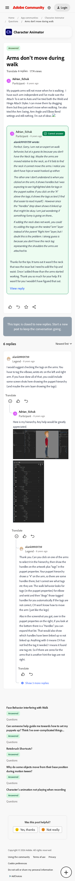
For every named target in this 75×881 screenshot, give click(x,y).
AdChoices (17, 876)
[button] (7, 9)
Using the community (19, 856)
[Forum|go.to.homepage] (28, 7)
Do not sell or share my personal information (30, 869)
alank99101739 (20, 357)
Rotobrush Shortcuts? (19, 748)
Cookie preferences (17, 863)
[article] (37, 379)
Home (11, 17)
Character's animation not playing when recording (36, 789)
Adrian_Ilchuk (20, 79)
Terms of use (39, 856)
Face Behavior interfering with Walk (27, 707)
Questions (13, 21)
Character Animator (54, 17)
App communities (29, 17)
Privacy (52, 856)
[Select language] (49, 7)
